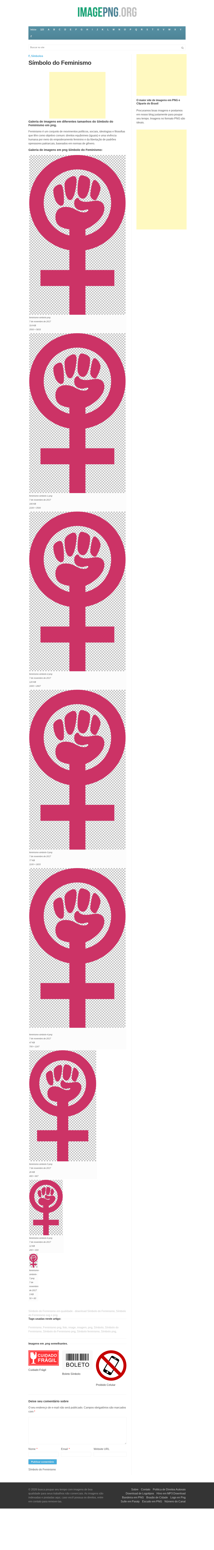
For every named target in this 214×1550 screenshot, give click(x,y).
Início (33, 29)
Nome (32, 1449)
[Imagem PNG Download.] (107, 12)
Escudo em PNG (152, 1501)
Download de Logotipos (140, 1493)
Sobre (134, 1489)
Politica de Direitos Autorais (169, 1489)
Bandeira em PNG (133, 1497)
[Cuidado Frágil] (43, 1357)
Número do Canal (175, 1501)
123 (42, 29)
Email (65, 1449)
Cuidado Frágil (37, 1369)
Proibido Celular (105, 1384)
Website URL (102, 1449)
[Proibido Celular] (111, 1365)
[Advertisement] (77, 95)
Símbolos (37, 56)
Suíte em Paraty (130, 1501)
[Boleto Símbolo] (77, 1359)
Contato (145, 1489)
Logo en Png (178, 1497)
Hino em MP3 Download (171, 1493)
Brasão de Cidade (157, 1497)
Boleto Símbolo (71, 1373)
